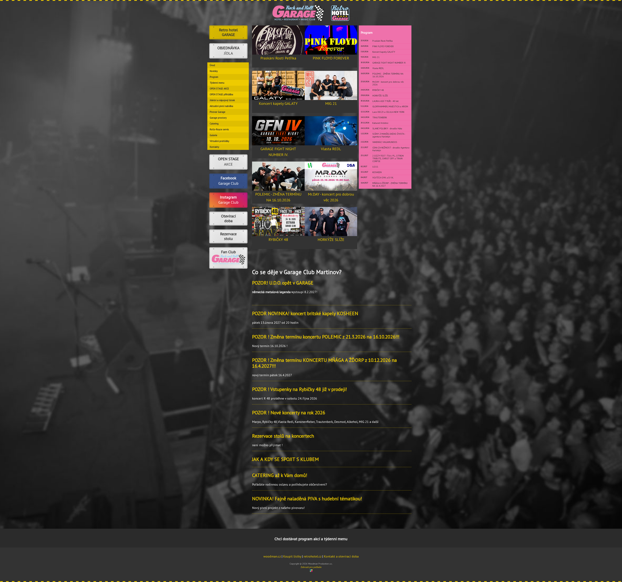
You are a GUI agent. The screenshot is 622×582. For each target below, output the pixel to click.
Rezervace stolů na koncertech (283, 436)
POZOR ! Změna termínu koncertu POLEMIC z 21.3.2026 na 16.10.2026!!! (325, 336)
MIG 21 (331, 103)
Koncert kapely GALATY (278, 103)
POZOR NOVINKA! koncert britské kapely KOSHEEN (305, 313)
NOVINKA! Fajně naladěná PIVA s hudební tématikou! (307, 498)
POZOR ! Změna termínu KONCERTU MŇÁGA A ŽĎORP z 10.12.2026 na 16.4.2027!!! (324, 363)
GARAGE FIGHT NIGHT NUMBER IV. (278, 151)
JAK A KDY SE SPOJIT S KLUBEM (285, 459)
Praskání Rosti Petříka (278, 58)
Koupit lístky (292, 556)
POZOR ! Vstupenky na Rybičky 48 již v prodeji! (299, 389)
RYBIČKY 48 (278, 239)
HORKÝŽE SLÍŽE (331, 239)
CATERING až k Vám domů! (279, 475)
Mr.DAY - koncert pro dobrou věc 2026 (331, 197)
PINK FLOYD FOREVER (331, 58)
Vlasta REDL (331, 148)
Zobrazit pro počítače (311, 567)
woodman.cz (272, 556)
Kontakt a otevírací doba (341, 556)
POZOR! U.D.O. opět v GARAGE (282, 282)
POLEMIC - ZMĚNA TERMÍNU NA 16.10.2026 (278, 197)
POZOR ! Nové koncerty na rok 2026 (288, 412)
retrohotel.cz (312, 556)
